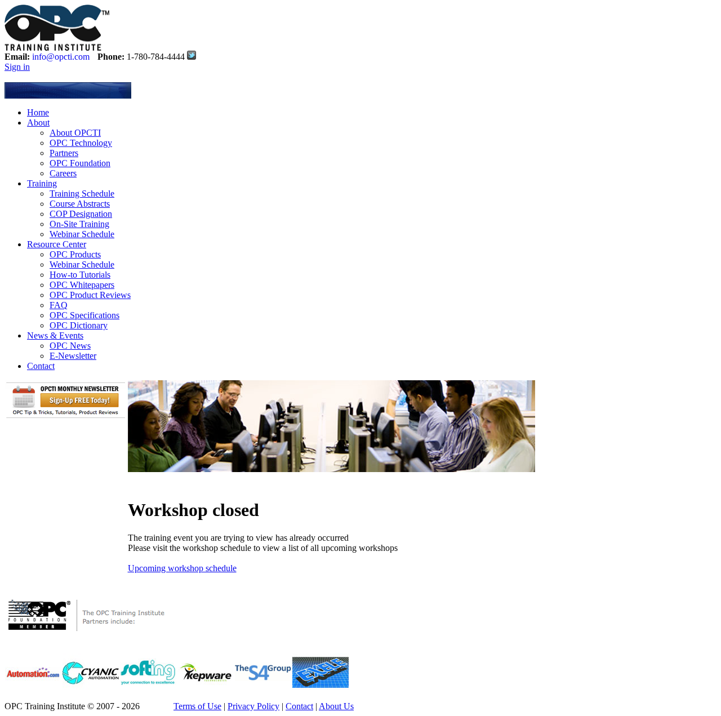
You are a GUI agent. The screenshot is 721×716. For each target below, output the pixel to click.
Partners (64, 153)
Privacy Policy (253, 706)
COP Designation (81, 214)
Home (38, 112)
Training (42, 183)
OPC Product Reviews (90, 295)
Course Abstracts (80, 203)
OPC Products (75, 254)
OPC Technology (81, 143)
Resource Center (56, 244)
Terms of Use (197, 706)
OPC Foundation (80, 163)
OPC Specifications (84, 315)
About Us (336, 706)
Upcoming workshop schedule (182, 568)
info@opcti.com (61, 56)
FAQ (59, 305)
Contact (41, 366)
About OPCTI (75, 132)
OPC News (70, 345)
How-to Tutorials (80, 274)
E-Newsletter (73, 356)
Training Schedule (82, 193)
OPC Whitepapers (82, 285)
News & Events (55, 335)
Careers (63, 173)
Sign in (17, 67)
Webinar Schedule (82, 234)
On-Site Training (79, 224)
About (38, 122)
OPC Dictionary (79, 325)
